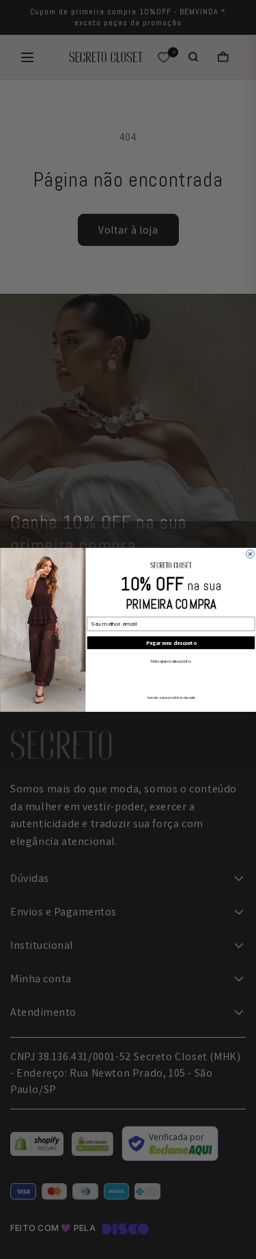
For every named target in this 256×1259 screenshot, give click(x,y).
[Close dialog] (250, 554)
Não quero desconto (170, 660)
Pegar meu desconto (170, 642)
